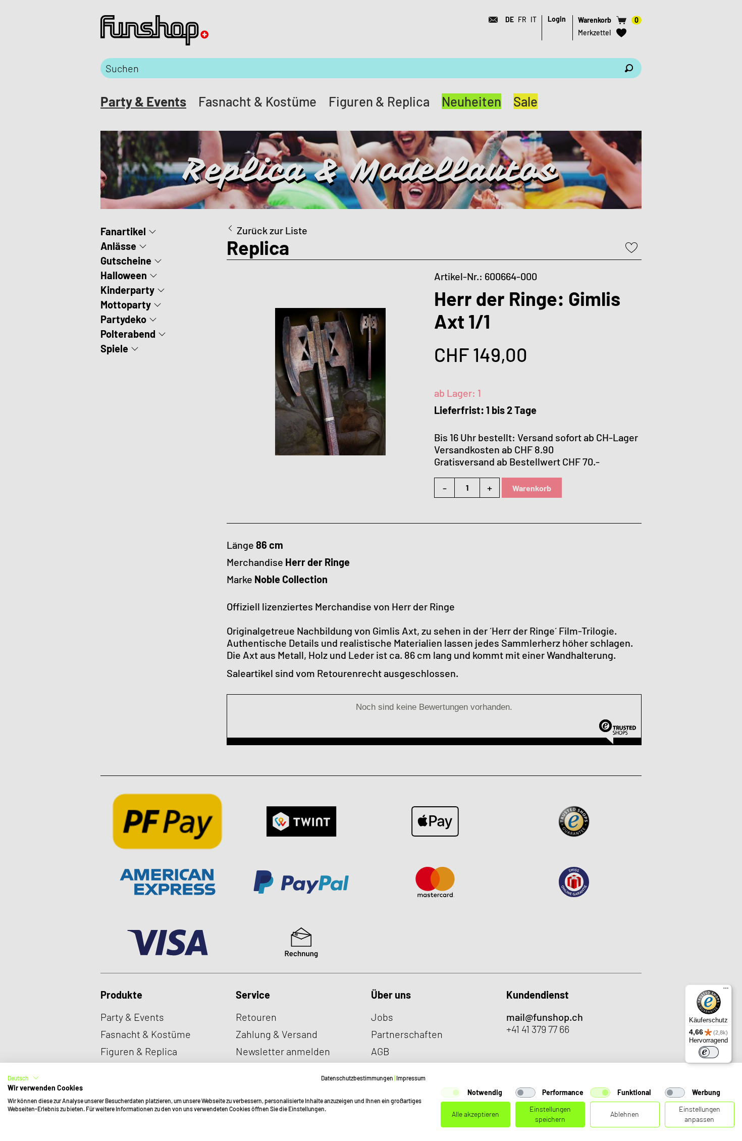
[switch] (709, 1052)
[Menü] (726, 990)
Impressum (411, 1077)
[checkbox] (451, 1092)
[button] (23, 1077)
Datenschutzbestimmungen (357, 1077)
